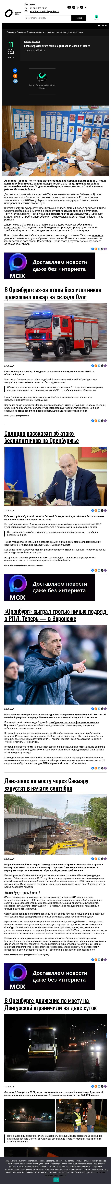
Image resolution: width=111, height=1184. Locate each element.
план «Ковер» (87, 405)
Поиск (79, 18)
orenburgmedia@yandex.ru (44, 11)
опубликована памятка (39, 557)
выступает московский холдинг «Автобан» (54, 941)
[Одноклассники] (15, 76)
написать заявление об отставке (76, 210)
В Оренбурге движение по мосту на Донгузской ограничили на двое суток (50, 1004)
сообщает (55, 870)
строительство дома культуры (69, 213)
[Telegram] (15, 81)
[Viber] (105, 249)
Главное (20, 32)
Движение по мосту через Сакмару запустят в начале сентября (47, 784)
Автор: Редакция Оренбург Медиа (42, 86)
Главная (10, 32)
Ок (56, 1180)
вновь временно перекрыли (20, 1095)
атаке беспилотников (30, 410)
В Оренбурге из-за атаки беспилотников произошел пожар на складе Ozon (53, 293)
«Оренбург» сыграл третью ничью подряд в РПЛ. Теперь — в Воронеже (56, 615)
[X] (102, 249)
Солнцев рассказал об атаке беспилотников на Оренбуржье (41, 436)
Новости (36, 42)
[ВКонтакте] (15, 70)
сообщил (68, 390)
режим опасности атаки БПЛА (61, 405)
